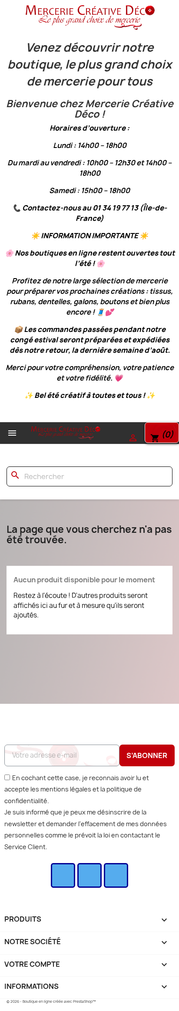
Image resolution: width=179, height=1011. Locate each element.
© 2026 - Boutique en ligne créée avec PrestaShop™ (51, 1001)
